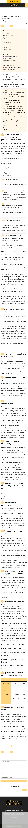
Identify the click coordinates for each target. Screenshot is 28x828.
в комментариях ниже (15, 718)
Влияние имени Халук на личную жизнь (14, 108)
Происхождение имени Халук (11, 125)
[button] (26, 5)
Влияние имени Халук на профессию (13, 106)
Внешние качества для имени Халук (13, 116)
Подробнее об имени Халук (11, 120)
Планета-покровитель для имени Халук (14, 110)
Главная (3, 9)
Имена (12, 16)
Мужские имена (9, 9)
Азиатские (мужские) (18, 9)
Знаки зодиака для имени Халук (12, 100)
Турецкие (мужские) (6, 18)
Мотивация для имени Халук (11, 118)
